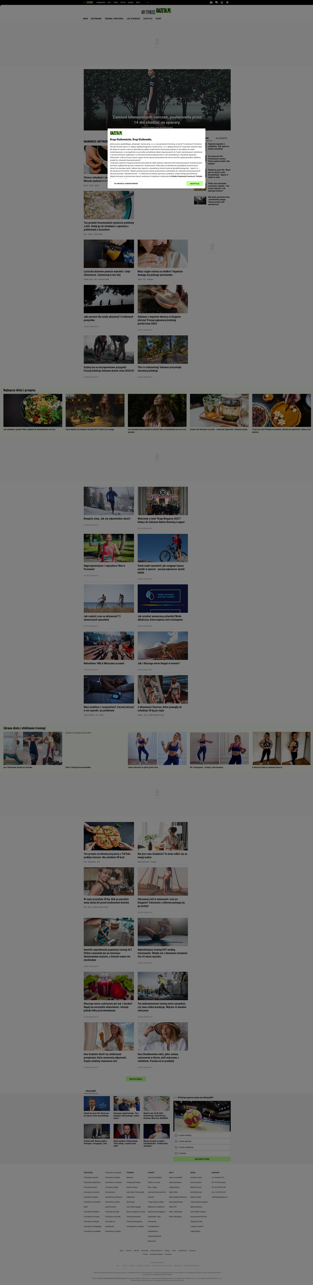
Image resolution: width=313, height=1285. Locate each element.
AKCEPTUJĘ (194, 184)
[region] (156, 158)
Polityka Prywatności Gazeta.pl (183, 176)
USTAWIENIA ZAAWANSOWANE (126, 184)
